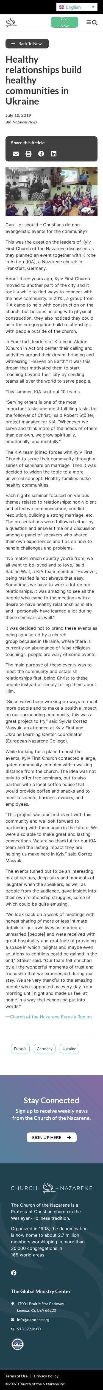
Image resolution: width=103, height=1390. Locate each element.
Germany (44, 1048)
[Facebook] (13, 1273)
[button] (88, 22)
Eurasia (20, 1048)
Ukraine (69, 1048)
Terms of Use (16, 1376)
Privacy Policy (46, 1376)
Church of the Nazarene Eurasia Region (51, 1016)
